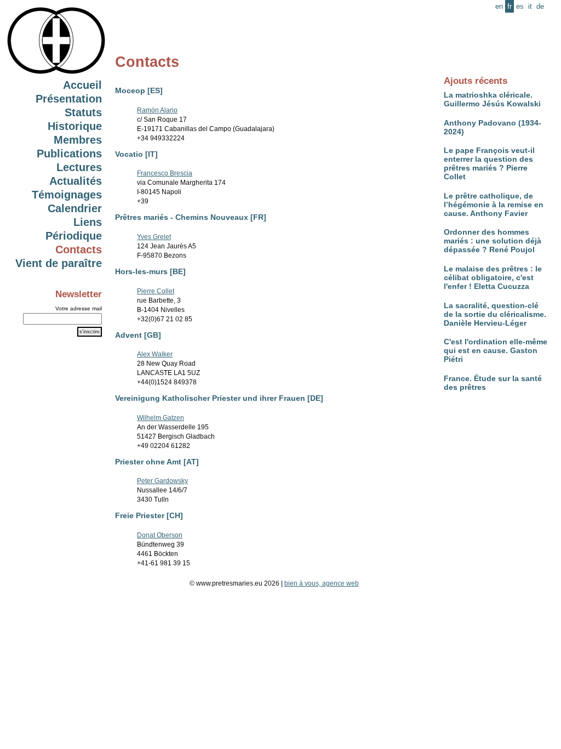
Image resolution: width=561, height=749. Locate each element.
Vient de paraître (58, 263)
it (530, 6)
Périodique (73, 236)
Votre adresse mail (78, 308)
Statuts (83, 112)
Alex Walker (155, 354)
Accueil (82, 85)
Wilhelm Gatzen (160, 418)
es (520, 6)
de (540, 6)
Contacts (78, 249)
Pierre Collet (155, 291)
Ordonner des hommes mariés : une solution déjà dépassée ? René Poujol (492, 241)
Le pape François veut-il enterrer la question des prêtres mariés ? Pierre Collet (489, 163)
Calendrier (75, 208)
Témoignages (67, 195)
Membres (78, 140)
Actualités (75, 181)
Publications (69, 153)
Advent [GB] (138, 335)
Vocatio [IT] (136, 154)
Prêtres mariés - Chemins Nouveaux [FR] (190, 217)
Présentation (69, 99)
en (499, 6)
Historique (75, 126)
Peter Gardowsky (162, 481)
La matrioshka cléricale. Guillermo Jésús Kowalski (492, 99)
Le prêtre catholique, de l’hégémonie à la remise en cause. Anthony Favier (493, 204)
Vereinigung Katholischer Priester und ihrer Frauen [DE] (219, 398)
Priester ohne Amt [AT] (157, 461)
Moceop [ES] (139, 90)
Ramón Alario (157, 110)
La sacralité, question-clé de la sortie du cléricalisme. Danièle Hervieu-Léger (495, 314)
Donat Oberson (159, 535)
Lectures (79, 167)
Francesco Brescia (164, 173)
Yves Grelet (154, 237)
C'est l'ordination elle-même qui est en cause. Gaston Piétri (495, 350)
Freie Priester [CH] (149, 515)
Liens (87, 222)
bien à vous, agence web (321, 583)
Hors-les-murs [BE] (150, 271)
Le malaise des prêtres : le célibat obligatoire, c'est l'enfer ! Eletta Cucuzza (493, 277)
